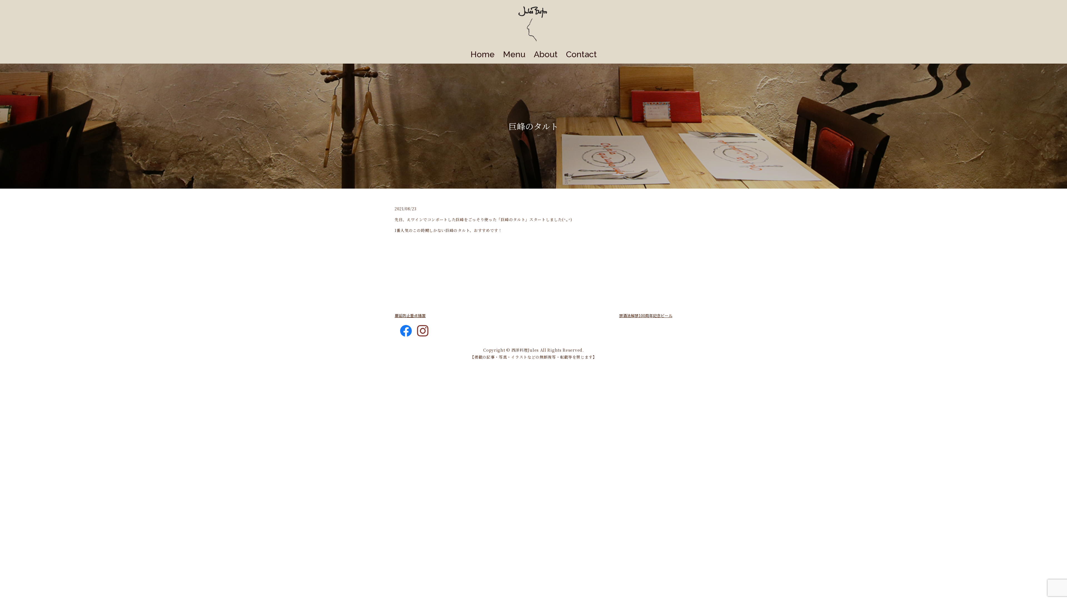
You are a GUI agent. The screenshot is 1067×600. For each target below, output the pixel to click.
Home (482, 54)
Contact (581, 54)
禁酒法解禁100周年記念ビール (645, 315)
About (546, 54)
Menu (514, 54)
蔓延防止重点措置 (410, 315)
